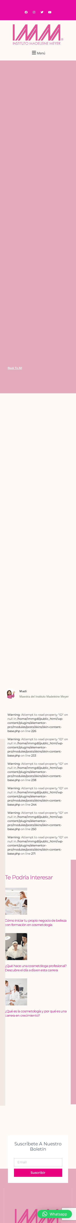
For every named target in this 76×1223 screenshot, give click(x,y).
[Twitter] (42, 12)
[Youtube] (50, 12)
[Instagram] (34, 12)
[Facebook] (26, 12)
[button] (38, 52)
